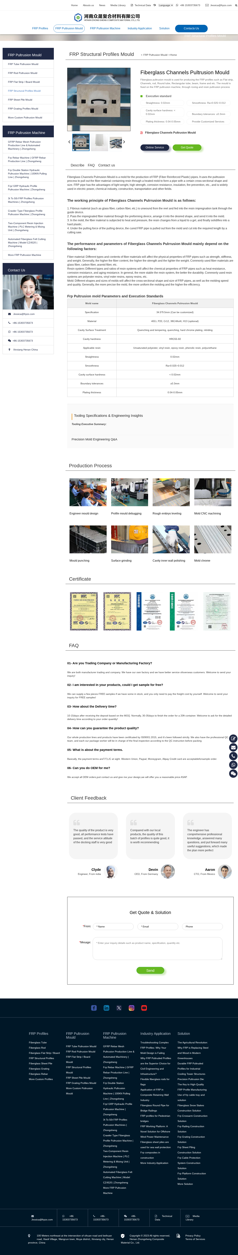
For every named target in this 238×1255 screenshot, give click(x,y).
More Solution (185, 1184)
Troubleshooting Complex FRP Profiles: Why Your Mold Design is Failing (154, 1047)
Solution (164, 28)
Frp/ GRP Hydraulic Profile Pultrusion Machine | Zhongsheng (117, 1109)
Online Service (155, 147)
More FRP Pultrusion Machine (24, 255)
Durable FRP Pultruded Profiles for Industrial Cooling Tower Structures (191, 1068)
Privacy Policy (193, 1235)
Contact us (106, 165)
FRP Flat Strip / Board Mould (24, 82)
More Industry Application (154, 1163)
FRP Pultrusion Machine (105, 28)
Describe (77, 165)
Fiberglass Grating (39, 1068)
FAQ (91, 165)
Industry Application (140, 28)
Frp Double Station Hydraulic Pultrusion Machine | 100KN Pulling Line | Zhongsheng (27, 173)
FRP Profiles (40, 28)
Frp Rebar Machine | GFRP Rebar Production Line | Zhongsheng (118, 1072)
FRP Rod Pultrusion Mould (22, 73)
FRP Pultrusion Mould (69, 28)
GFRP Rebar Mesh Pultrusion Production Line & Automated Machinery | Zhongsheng (24, 145)
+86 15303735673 (190, 5)
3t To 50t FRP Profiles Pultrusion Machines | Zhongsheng (115, 1125)
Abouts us (88, 5)
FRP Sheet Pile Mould (20, 99)
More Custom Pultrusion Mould (25, 117)
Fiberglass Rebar (38, 1074)
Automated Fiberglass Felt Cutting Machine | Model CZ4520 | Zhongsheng (27, 242)
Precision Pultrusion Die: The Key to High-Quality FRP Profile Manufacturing (192, 1084)
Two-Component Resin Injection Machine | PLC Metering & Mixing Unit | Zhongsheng (26, 227)
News (102, 5)
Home (74, 5)
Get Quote (187, 147)
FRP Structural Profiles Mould (24, 90)
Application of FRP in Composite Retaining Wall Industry (154, 1095)
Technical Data (143, 5)
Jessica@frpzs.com (221, 5)
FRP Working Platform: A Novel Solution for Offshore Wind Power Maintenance (155, 1131)
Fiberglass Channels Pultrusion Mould (170, 132)
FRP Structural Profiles (41, 1058)
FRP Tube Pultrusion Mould (23, 64)
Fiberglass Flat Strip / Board (44, 1053)
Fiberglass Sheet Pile (40, 1063)
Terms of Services (195, 1239)
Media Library (118, 5)
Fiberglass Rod (37, 1047)
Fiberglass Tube (38, 1042)
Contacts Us (191, 28)
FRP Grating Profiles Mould (23, 108)
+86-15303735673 (23, 322)
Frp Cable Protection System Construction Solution (189, 1163)
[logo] (107, 17)
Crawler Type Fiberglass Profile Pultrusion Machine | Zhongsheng (118, 1140)
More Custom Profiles (41, 1079)
